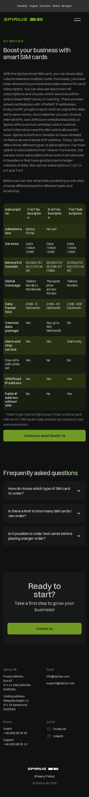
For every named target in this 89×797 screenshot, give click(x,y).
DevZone (45, 5)
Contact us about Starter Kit (44, 436)
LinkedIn (58, 736)
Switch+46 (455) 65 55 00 (15, 731)
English (34, 5)
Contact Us (44, 629)
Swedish (22, 5)
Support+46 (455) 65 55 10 (15, 742)
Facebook (59, 729)
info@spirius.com (58, 676)
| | (44, 776)
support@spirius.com (61, 683)
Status (56, 5)
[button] (77, 19)
